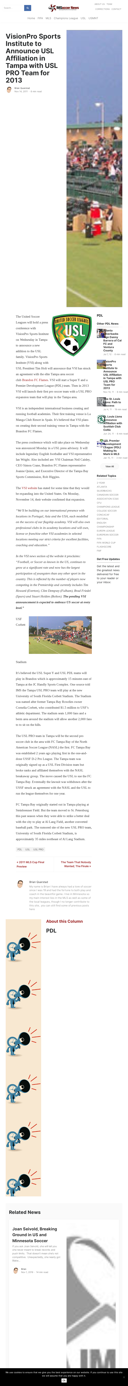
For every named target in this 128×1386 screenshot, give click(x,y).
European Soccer (107, 534)
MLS (48, 18)
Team (109, 4)
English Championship (105, 524)
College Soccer (106, 510)
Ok (64, 1380)
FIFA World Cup (106, 542)
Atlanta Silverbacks (104, 488)
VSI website (29, 488)
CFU (99, 502)
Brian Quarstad (22, 88)
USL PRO (38, 849)
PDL (20, 849)
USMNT (93, 18)
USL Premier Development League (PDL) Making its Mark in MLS (112, 447)
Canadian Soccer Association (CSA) (108, 496)
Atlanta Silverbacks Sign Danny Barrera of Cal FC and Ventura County (112, 340)
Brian (23, 1269)
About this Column (64, 921)
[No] (124, 1377)
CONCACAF (103, 514)
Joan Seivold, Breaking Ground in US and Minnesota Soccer (34, 1235)
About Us (99, 4)
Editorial (102, 518)
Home (31, 18)
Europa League (106, 530)
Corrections (102, 9)
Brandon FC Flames (35, 380)
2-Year (101, 482)
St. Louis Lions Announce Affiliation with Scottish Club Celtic (112, 423)
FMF (99, 550)
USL (83, 18)
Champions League (66, 18)
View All (110, 466)
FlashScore (104, 546)
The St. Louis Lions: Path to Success (112, 402)
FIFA (40, 18)
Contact (116, 9)
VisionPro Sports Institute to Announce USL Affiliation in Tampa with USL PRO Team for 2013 (112, 375)
